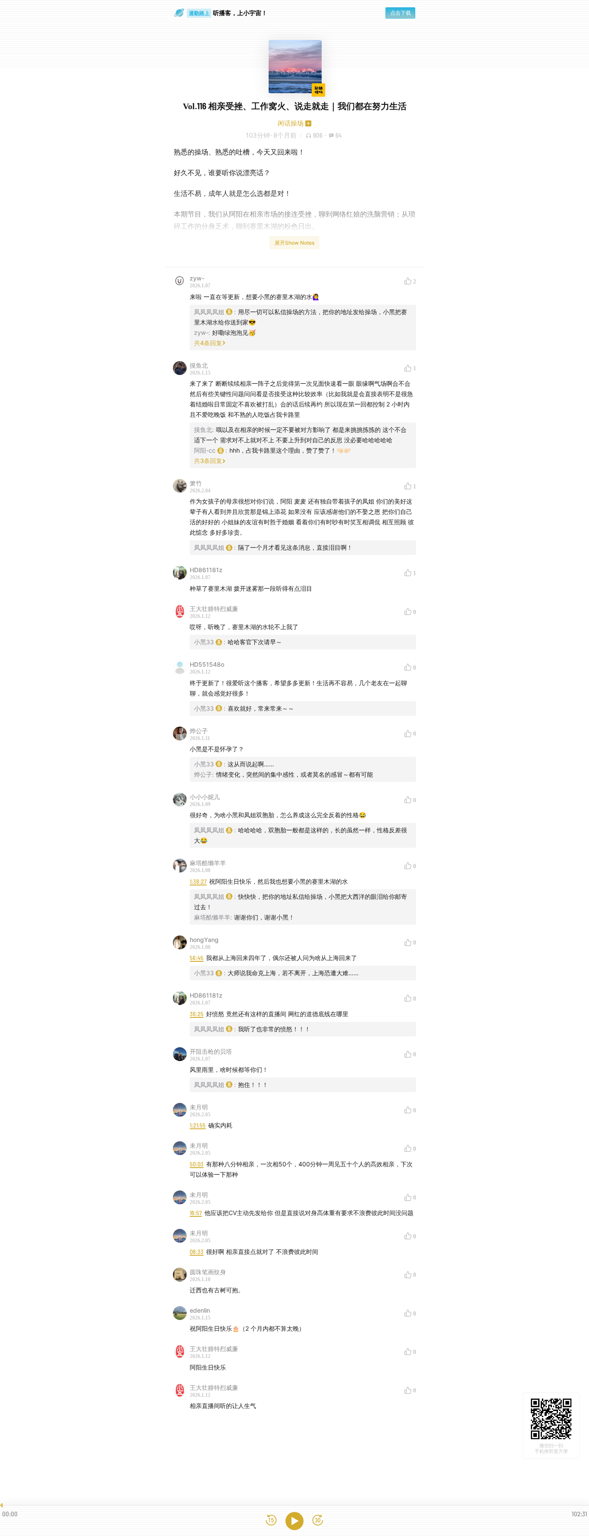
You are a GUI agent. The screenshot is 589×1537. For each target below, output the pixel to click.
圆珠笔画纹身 (208, 1272)
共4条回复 (208, 342)
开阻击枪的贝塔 (211, 1051)
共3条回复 (208, 460)
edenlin (200, 1310)
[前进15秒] (318, 1521)
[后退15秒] (271, 1521)
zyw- (197, 278)
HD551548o (207, 664)
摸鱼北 (199, 365)
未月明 (199, 1107)
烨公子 (199, 730)
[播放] (294, 1521)
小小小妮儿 (205, 796)
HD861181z (206, 569)
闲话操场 (291, 123)
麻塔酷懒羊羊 (208, 862)
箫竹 (196, 483)
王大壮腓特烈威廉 (214, 608)
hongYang (204, 939)
